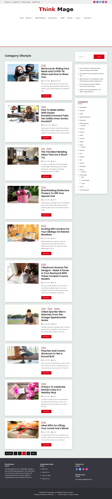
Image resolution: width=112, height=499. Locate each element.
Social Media (85, 180)
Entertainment (52, 18)
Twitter (100, 2)
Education (83, 120)
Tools (83, 183)
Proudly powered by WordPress (44, 494)
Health (62, 18)
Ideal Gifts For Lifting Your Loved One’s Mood (54, 427)
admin (56, 125)
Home (22, 18)
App (82, 177)
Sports (78, 18)
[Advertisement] (56, 33)
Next (33, 453)
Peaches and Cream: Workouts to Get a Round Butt (53, 353)
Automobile (83, 107)
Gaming (83, 172)
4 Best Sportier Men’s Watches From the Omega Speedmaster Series (53, 316)
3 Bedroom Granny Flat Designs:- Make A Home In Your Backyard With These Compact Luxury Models (55, 273)
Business (28, 18)
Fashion (43, 308)
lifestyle (69, 18)
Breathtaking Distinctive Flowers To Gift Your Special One (55, 193)
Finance (82, 132)
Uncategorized (84, 190)
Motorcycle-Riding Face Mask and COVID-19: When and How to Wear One (55, 73)
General (82, 138)
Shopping (57, 308)
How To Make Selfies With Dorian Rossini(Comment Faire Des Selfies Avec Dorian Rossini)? (55, 115)
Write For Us (36, 2)
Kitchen (83, 147)
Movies (83, 125)
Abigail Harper (56, 81)
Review (82, 163)
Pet (81, 160)
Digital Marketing (40, 18)
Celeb (81, 114)
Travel (81, 187)
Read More (46, 96)
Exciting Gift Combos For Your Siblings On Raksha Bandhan (55, 231)
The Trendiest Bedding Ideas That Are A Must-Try (54, 154)
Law (81, 153)
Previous (9, 453)
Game (81, 135)
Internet (82, 150)
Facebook (97, 2)
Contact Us (16, 2)
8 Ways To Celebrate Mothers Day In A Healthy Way (53, 389)
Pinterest (103, 2)
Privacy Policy (25, 2)
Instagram (106, 2)
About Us (8, 2)
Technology (87, 18)
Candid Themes (73, 494)
